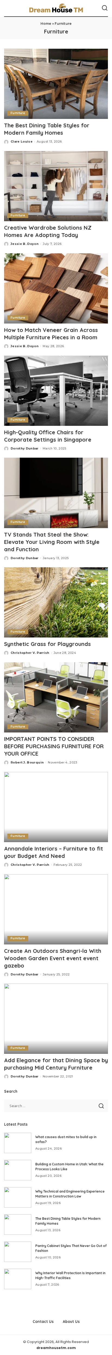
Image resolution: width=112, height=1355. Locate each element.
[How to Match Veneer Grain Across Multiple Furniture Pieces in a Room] (56, 288)
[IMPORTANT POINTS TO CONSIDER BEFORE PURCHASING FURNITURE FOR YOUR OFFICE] (56, 697)
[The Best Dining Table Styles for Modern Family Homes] (56, 84)
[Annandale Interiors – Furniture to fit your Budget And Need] (56, 807)
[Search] (104, 8)
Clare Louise (22, 141)
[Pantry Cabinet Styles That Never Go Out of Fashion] (17, 1252)
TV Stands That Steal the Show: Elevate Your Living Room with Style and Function (51, 542)
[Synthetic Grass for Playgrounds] (56, 602)
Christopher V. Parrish (30, 653)
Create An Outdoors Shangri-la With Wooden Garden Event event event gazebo (52, 958)
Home (46, 23)
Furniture (18, 113)
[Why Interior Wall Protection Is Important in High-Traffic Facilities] (17, 1279)
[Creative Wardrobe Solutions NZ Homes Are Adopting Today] (56, 186)
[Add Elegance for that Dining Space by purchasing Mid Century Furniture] (56, 1019)
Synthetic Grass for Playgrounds (47, 643)
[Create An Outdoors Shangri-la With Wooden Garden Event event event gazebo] (56, 909)
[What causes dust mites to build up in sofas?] (17, 1143)
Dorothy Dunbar (25, 448)
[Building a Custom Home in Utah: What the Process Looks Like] (17, 1170)
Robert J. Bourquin (27, 762)
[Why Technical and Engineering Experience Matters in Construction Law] (17, 1197)
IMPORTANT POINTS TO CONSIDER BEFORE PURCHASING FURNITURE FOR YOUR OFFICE (54, 746)
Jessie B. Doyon (25, 244)
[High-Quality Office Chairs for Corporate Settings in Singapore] (56, 391)
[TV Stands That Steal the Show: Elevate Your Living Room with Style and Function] (56, 493)
